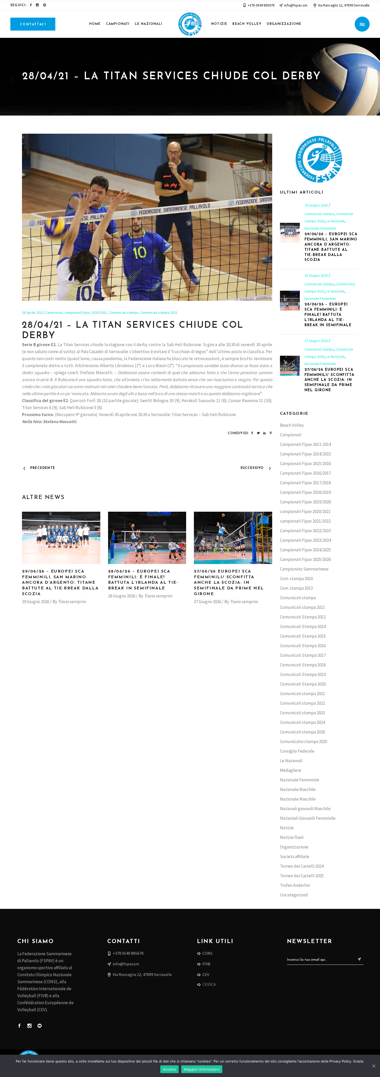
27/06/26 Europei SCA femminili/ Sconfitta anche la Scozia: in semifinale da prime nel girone (229, 582)
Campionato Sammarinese (304, 569)
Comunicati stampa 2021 (159, 312)
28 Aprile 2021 (32, 312)
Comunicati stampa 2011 (302, 607)
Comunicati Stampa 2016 (303, 645)
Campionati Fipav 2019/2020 (305, 502)
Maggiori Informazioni (202, 1069)
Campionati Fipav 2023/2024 (305, 540)
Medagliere (290, 770)
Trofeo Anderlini (295, 885)
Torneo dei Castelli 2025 (302, 876)
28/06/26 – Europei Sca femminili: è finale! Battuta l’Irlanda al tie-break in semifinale (328, 315)
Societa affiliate (294, 856)
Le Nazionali (335, 221)
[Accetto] (373, 1065)
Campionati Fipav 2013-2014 (305, 444)
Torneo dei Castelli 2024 (302, 866)
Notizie (287, 828)
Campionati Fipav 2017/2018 (305, 483)
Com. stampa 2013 (296, 588)
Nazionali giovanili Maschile (305, 808)
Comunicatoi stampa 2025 (303, 741)
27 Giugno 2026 (207, 601)
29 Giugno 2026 (35, 601)
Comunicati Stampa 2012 (303, 617)
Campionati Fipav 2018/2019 (305, 492)
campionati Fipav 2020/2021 (85, 312)
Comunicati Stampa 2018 (303, 665)
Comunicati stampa (123, 312)
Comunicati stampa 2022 (302, 703)
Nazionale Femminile (320, 228)
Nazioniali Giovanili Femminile (308, 818)
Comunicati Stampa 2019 (303, 674)
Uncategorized (294, 895)
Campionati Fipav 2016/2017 (305, 473)
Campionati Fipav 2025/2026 (305, 559)
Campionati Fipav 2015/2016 (305, 463)
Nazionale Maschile (298, 789)
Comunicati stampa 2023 (302, 713)
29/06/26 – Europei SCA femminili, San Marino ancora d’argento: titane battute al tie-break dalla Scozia (60, 582)
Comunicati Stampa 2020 (303, 684)
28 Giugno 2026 (121, 596)
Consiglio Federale (297, 751)
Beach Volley (292, 425)
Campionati (54, 312)
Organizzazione (294, 847)
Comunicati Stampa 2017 (303, 655)
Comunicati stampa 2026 (302, 732)
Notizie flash (291, 837)
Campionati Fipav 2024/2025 (305, 550)
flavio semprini (72, 601)
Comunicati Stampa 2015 (303, 636)
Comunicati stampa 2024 (302, 722)
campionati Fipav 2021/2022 (305, 521)
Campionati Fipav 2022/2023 (305, 530)
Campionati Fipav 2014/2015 (305, 454)
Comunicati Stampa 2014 (303, 626)
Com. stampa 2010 (296, 578)
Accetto (169, 1069)
